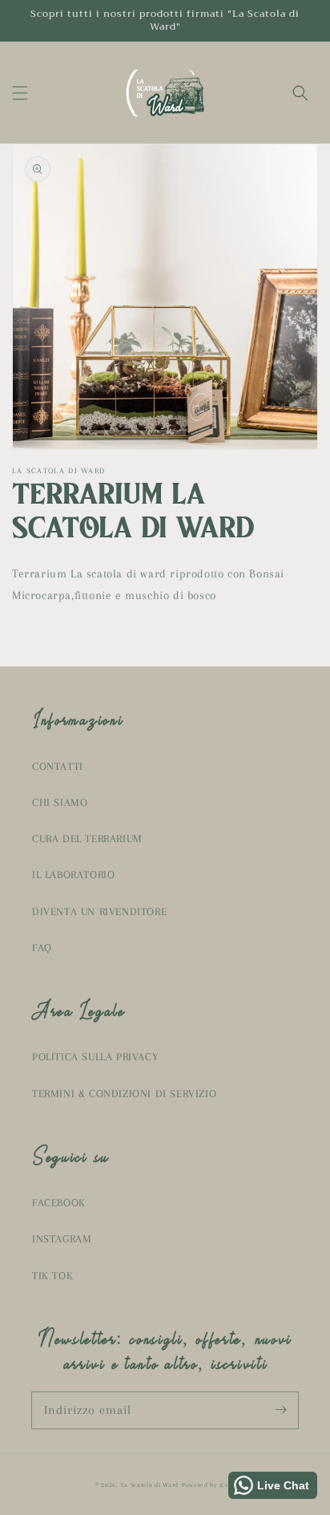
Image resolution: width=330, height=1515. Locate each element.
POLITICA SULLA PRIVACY (95, 1057)
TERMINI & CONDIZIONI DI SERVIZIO (124, 1094)
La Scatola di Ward (150, 1485)
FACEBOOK (59, 1203)
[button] (20, 93)
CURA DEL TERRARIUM (87, 838)
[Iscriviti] (280, 1410)
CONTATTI (57, 766)
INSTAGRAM (61, 1239)
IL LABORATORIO (73, 875)
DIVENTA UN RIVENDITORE (99, 911)
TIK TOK (52, 1276)
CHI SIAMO (59, 802)
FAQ (42, 948)
